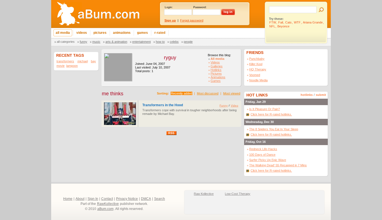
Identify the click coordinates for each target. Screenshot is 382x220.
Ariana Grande (313, 22)
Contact (107, 199)
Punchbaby (257, 58)
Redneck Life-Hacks (263, 149)
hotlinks (307, 94)
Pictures (216, 73)
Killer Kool (255, 64)
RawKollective (108, 204)
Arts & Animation (116, 41)
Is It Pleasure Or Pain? (264, 109)
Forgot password (191, 20)
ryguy (170, 57)
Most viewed (231, 93)
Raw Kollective (204, 193)
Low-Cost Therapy (237, 193)
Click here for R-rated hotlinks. (271, 114)
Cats (288, 22)
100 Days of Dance (262, 154)
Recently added (181, 93)
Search (159, 199)
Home (67, 199)
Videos (215, 62)
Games (216, 80)
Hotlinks (216, 70)
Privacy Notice (127, 199)
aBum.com (105, 209)
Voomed (254, 75)
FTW (272, 22)
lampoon (72, 65)
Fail (280, 22)
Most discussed (207, 93)
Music (96, 41)
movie (60, 65)
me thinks (112, 93)
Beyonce (283, 26)
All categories (66, 41)
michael (82, 61)
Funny (83, 41)
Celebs (174, 41)
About (80, 199)
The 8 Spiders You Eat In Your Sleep (273, 129)
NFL (272, 26)
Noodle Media (258, 80)
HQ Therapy (257, 69)
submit (321, 94)
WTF (297, 22)
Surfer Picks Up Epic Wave (267, 160)
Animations (218, 77)
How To (160, 41)
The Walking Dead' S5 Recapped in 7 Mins (278, 165)
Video (234, 105)
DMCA (146, 199)
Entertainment (141, 41)
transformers (65, 61)
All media (217, 58)
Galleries (217, 66)
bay (93, 61)
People (188, 41)
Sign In (93, 199)
